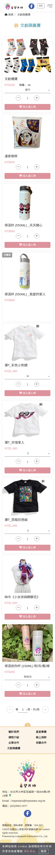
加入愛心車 (29, 106)
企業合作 (14, 742)
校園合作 (41, 742)
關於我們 (14, 731)
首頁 (10, 14)
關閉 (44, 851)
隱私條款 (30, 851)
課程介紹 (14, 737)
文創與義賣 (24, 14)
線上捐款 (41, 737)
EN (41, 6)
